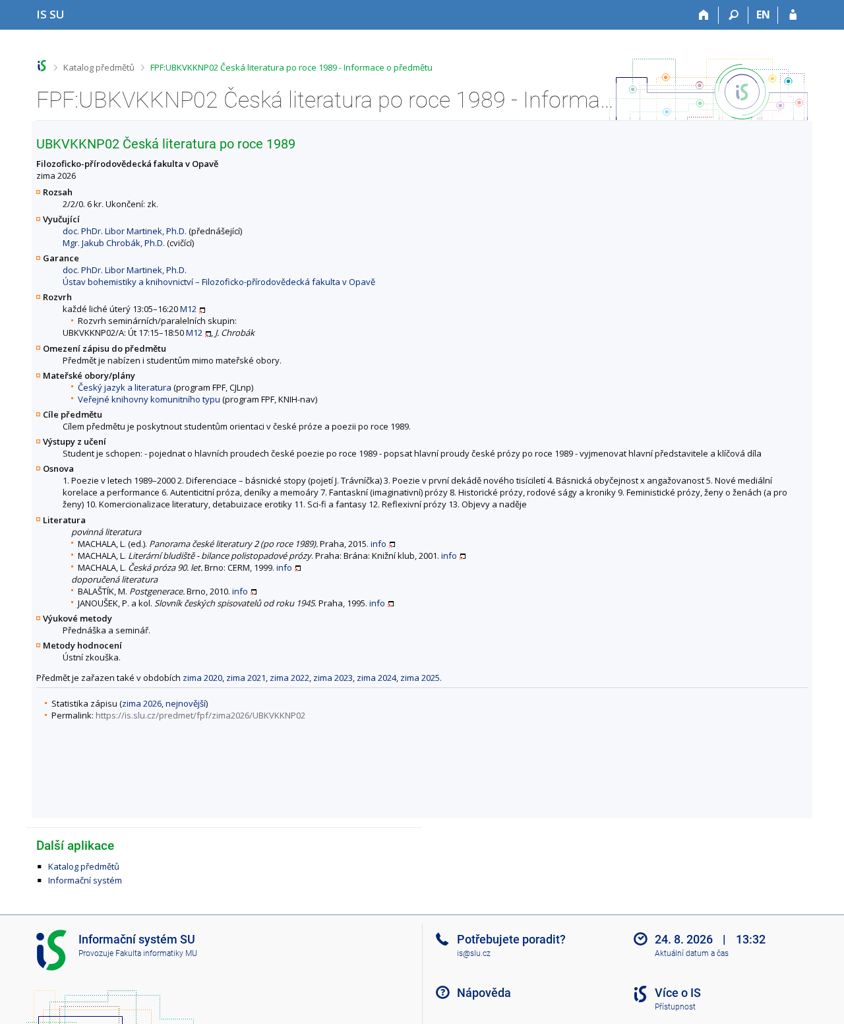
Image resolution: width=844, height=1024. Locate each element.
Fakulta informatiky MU (156, 953)
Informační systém (85, 880)
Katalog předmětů (99, 67)
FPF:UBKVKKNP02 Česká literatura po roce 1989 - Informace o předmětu (291, 67)
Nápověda (484, 993)
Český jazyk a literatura (124, 387)
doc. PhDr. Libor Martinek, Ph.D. (125, 231)
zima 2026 (142, 703)
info (378, 544)
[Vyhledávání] (733, 15)
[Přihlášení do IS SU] (793, 15)
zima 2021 (246, 678)
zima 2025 (420, 678)
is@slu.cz (474, 953)
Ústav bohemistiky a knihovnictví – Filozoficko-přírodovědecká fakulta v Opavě (219, 282)
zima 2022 (289, 678)
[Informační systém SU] (41, 65)
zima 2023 (333, 678)
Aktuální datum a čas (692, 953)
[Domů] (704, 15)
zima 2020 (202, 678)
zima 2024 (376, 678)
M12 (188, 309)
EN (763, 14)
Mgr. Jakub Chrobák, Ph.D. (114, 243)
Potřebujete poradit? (511, 939)
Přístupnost (675, 1006)
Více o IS (678, 993)
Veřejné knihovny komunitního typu (149, 399)
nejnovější (186, 703)
